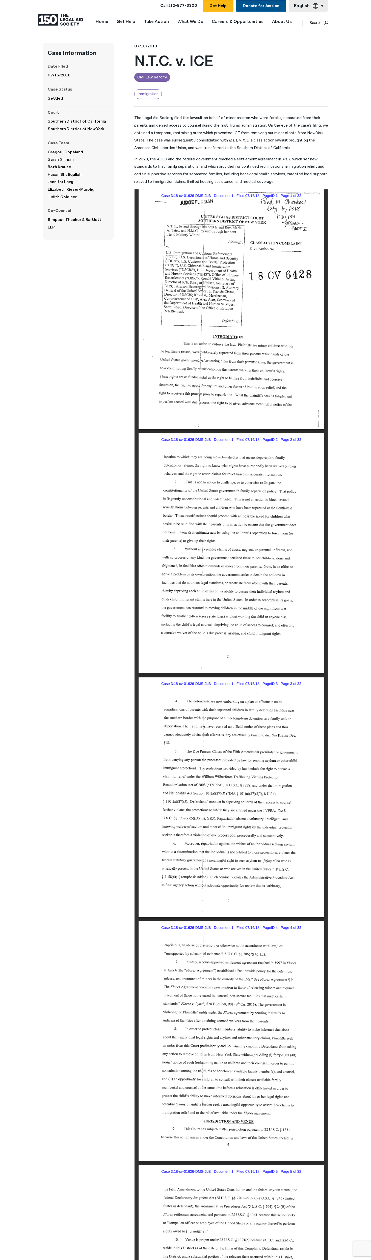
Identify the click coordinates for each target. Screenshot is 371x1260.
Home (102, 21)
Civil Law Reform (152, 77)
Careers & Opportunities (237, 21)
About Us (282, 21)
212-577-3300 (182, 5)
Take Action (156, 21)
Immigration (148, 94)
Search (315, 22)
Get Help (218, 6)
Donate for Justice (261, 6)
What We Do (190, 21)
